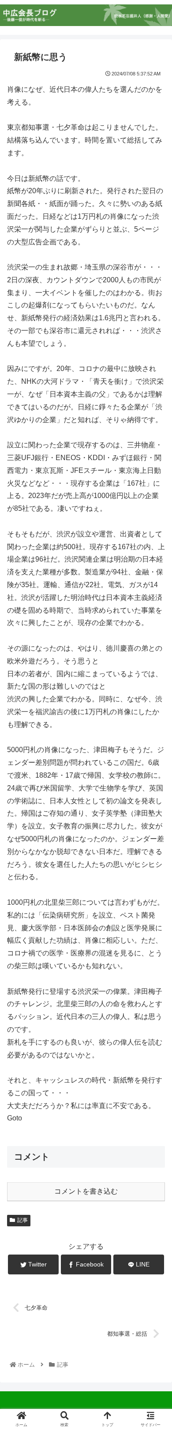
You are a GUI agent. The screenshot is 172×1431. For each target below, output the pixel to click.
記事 (22, 1220)
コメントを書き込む (86, 1191)
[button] (154, 983)
